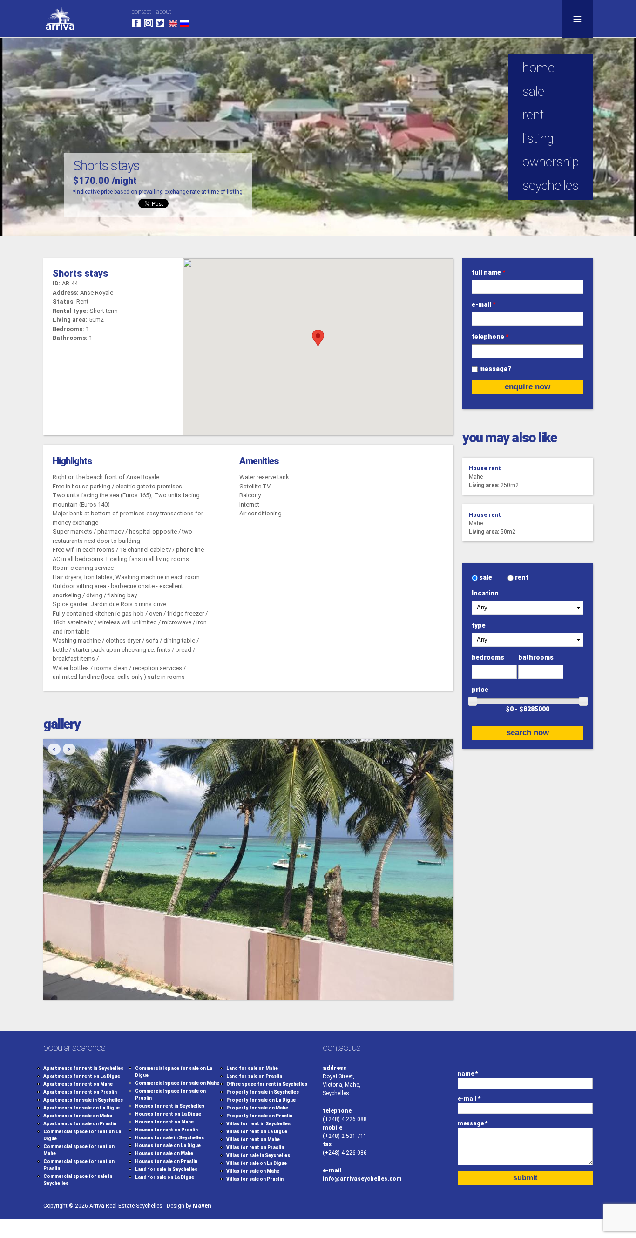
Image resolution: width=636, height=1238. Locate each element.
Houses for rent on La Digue (168, 1113)
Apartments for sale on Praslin (79, 1123)
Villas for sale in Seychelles (258, 1155)
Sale (486, 577)
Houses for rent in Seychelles (169, 1106)
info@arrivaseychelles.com (362, 1179)
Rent (533, 115)
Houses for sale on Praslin (166, 1161)
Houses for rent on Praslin (166, 1129)
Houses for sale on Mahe (164, 1153)
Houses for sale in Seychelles (169, 1137)
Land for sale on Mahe (252, 1068)
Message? (495, 368)
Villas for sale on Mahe (252, 1171)
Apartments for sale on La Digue (81, 1107)
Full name (489, 272)
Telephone (490, 336)
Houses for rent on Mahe (164, 1121)
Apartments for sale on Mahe (77, 1115)
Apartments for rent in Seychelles (83, 1068)
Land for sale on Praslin (254, 1076)
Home (538, 68)
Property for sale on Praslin (259, 1115)
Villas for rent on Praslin (255, 1147)
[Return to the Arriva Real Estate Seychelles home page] (60, 32)
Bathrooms (536, 657)
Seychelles (550, 185)
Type (479, 625)
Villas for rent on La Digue (256, 1131)
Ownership (550, 162)
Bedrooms (488, 657)
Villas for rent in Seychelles (258, 1123)
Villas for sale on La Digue (256, 1163)
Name (468, 1073)
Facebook (136, 23)
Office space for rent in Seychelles (266, 1084)
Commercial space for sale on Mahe (177, 1083)
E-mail (484, 304)
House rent (485, 468)
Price (480, 689)
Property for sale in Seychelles (262, 1092)
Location (485, 593)
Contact (141, 11)
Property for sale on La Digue (261, 1100)
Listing (538, 138)
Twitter (160, 23)
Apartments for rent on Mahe (78, 1084)
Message (473, 1123)
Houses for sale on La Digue (168, 1145)
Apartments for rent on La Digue (81, 1076)
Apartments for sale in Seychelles (83, 1100)
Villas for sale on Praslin (255, 1179)
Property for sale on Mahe (257, 1107)
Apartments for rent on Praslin (80, 1092)
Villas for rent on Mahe (253, 1139)
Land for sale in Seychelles (166, 1169)
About (163, 11)
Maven (202, 1206)
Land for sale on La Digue (164, 1177)
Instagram (148, 23)
